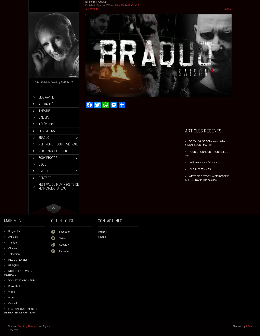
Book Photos (48, 158)
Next (227, 9)
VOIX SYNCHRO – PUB (53, 151)
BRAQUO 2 (133, 5)
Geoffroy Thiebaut (28, 326)
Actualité (46, 104)
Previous (91, 9)
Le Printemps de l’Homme (203, 162)
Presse (44, 171)
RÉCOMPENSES (48, 131)
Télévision (46, 124)
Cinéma (44, 117)
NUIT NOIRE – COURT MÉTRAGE (59, 144)
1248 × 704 (119, 5)
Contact (45, 178)
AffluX (249, 326)
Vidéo (42, 164)
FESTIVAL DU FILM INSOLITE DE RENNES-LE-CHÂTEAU (59, 186)
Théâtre (45, 111)
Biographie (46, 97)
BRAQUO (44, 138)
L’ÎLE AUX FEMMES (200, 169)
